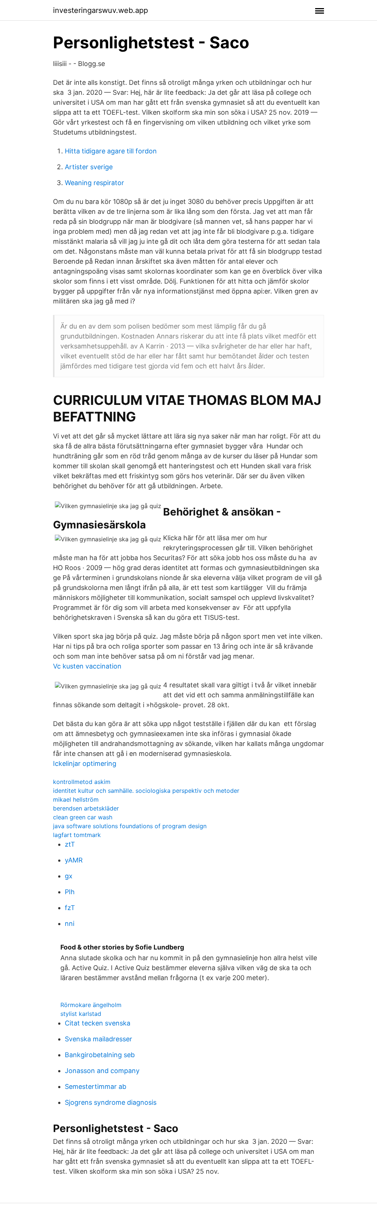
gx (69, 876)
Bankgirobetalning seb (100, 1055)
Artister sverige (89, 167)
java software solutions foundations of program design (130, 826)
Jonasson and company (102, 1071)
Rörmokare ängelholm (90, 1005)
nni (69, 923)
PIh (70, 892)
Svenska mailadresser (98, 1039)
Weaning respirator (94, 183)
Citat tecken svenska (97, 1023)
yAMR (74, 860)
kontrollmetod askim (81, 781)
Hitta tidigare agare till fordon (111, 151)
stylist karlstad (80, 1013)
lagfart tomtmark (77, 835)
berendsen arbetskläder (86, 808)
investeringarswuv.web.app (100, 10)
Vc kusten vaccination (87, 666)
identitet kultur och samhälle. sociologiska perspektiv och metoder (146, 790)
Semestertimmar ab (95, 1086)
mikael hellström (76, 799)
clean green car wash (82, 817)
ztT (70, 844)
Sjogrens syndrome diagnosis (110, 1102)
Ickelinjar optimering (84, 763)
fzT (70, 908)
